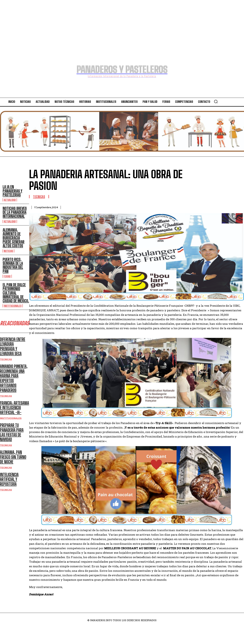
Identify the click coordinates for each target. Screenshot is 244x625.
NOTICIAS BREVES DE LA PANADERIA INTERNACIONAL (15, 212)
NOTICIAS (8, 250)
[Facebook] (190, 206)
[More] (238, 206)
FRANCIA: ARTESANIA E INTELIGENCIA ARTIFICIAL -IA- (14, 408)
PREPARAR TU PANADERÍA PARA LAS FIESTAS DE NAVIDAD (12, 432)
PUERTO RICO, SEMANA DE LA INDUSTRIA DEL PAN (13, 265)
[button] (216, 101)
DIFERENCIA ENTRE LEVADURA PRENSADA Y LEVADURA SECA (12, 346)
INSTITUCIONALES (13, 305)
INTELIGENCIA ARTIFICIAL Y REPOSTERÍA (9, 479)
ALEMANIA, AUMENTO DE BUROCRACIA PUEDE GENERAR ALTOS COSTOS (13, 238)
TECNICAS (6, 359)
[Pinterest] (214, 206)
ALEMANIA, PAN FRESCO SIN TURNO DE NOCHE (13, 457)
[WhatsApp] (226, 206)
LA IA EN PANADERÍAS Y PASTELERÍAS (12, 191)
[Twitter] (202, 206)
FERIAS (7, 276)
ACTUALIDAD (10, 199)
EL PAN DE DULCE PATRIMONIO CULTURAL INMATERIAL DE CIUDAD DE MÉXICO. (16, 292)
